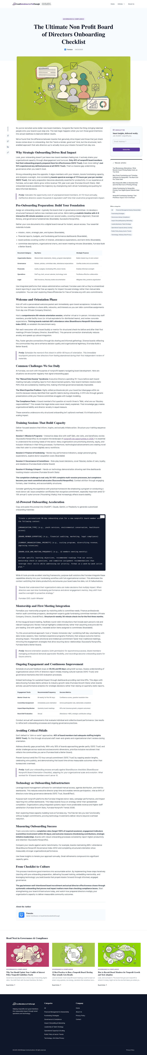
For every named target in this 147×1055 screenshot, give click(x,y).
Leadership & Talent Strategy (53, 1027)
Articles (120, 4)
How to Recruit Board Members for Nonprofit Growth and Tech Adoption (119, 973)
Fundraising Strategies (118, 213)
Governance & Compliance (53, 1019)
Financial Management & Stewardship (56, 1012)
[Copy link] (8, 152)
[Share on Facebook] (8, 136)
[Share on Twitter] (8, 141)
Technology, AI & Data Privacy (54, 1038)
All (112, 210)
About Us (131, 4)
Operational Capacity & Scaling (54, 1030)
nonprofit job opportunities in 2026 (78, 439)
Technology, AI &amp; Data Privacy (121, 234)
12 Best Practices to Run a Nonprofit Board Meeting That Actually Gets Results (72, 973)
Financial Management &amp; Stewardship (128, 210)
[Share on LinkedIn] (8, 147)
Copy (102, 516)
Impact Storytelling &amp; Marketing (122, 220)
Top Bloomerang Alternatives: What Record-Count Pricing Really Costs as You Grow (125, 170)
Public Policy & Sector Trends (54, 1034)
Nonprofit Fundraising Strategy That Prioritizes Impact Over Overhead (124, 196)
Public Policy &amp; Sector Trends (121, 231)
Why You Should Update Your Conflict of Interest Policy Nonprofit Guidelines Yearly (25, 973)
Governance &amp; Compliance (121, 217)
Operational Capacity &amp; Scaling (122, 227)
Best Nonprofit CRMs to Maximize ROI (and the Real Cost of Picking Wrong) (125, 184)
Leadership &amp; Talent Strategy (121, 224)
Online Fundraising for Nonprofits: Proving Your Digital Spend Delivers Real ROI (126, 190)
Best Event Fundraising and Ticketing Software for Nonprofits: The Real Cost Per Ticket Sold (125, 177)
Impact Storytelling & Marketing (54, 1023)
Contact (78, 1019)
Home (112, 4)
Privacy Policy (80, 1015)
